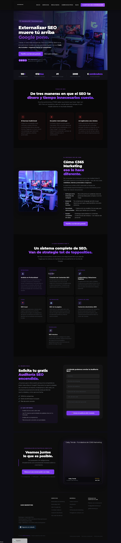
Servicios (45, 5)
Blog (77, 5)
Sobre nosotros (67, 5)
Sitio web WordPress (56, 515)
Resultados (55, 5)
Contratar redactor (56, 510)
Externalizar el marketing (58, 501)
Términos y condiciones (86, 536)
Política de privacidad (75, 536)
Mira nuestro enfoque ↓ (51, 54)
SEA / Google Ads (55, 507)
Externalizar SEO (55, 504)
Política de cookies (98, 536)
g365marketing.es (93, 508)
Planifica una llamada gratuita (31, 54)
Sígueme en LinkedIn (28, 527)
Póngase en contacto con (77, 512)
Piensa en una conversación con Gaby (38, 472)
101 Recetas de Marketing (76, 510)
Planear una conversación (95, 503)
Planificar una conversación (92, 5)
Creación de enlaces (56, 512)
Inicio (38, 5)
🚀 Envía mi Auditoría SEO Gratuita (83, 413)
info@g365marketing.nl (94, 505)
